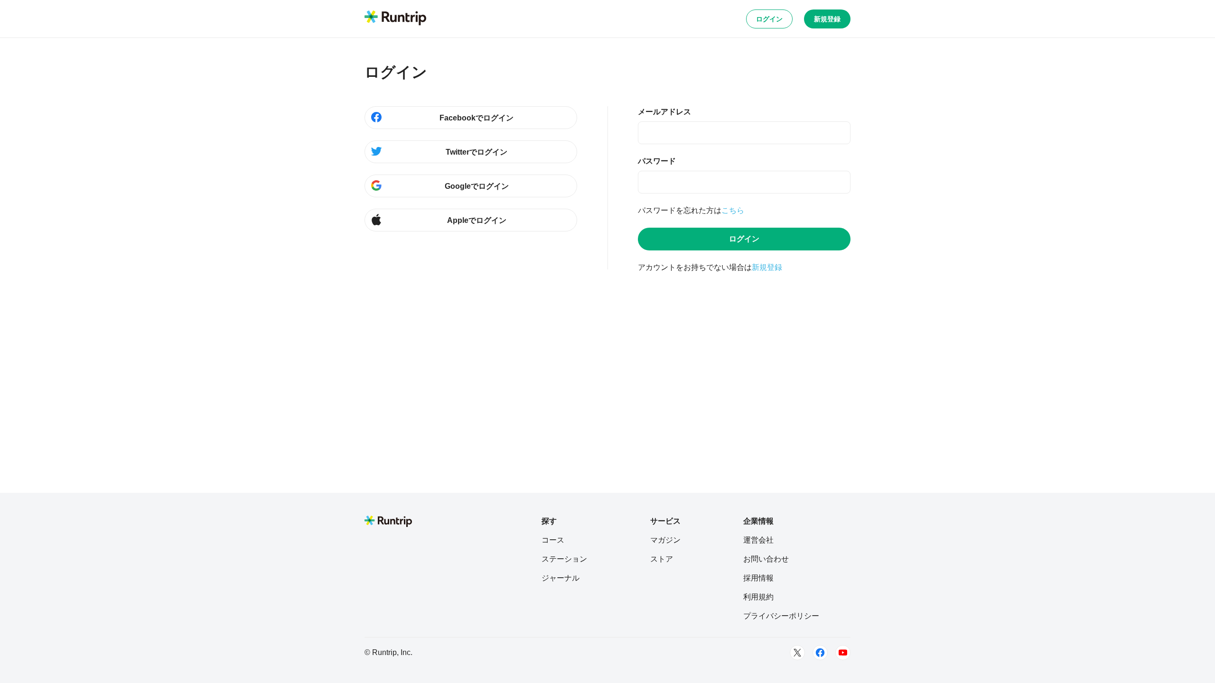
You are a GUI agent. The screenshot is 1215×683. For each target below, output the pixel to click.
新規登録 (827, 19)
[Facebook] (820, 652)
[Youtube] (842, 652)
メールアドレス (664, 112)
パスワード (657, 161)
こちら (732, 210)
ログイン (769, 19)
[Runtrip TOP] (395, 18)
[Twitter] (797, 652)
